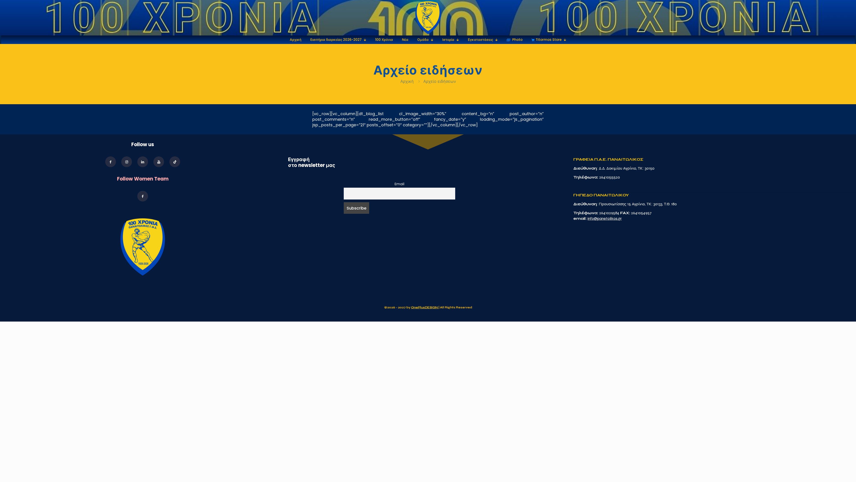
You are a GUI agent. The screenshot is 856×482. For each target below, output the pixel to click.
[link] (428, 17)
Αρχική (407, 81)
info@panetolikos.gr (605, 218)
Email (399, 184)
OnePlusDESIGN (424, 307)
